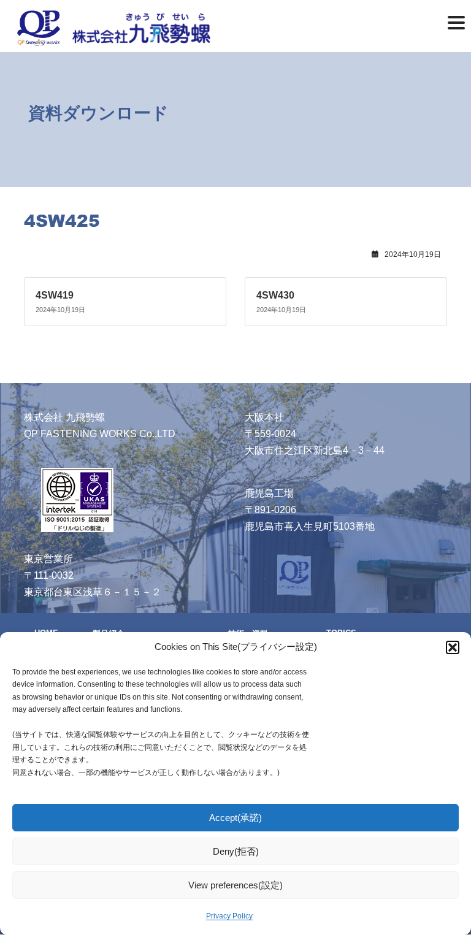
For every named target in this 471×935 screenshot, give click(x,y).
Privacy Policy (229, 916)
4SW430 (275, 295)
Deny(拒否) (236, 851)
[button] (452, 647)
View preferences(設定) (235, 885)
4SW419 (55, 295)
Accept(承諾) (235, 817)
